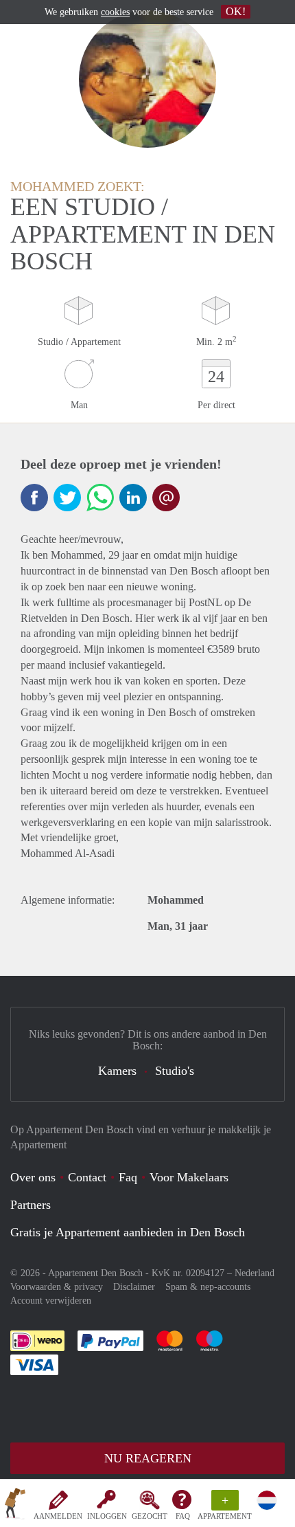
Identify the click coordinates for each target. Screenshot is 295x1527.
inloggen (107, 1516)
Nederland (254, 1273)
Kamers (117, 1071)
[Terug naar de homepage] (15, 1506)
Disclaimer (134, 1287)
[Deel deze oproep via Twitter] (67, 497)
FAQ (183, 1516)
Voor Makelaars (189, 1177)
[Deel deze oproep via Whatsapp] (100, 497)
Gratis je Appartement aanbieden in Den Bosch (127, 1232)
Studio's (174, 1071)
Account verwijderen (50, 1300)
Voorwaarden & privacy (56, 1287)
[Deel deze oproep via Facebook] (34, 497)
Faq (128, 1177)
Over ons (33, 1177)
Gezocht (149, 1516)
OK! (236, 11)
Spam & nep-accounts (207, 1287)
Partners (30, 1205)
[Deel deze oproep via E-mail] (166, 497)
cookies (115, 12)
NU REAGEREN (147, 1458)
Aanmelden (58, 1516)
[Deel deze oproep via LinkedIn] (133, 497)
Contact (87, 1177)
